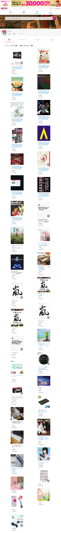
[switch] (15, 45)
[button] (3, 32)
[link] (17, 57)
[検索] (54, 18)
